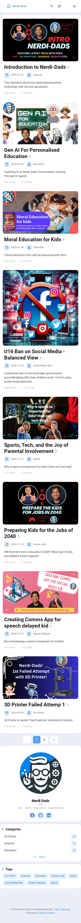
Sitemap (66, 909)
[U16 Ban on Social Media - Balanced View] (40, 308)
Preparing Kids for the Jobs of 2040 (38, 533)
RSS (57, 909)
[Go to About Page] (40, 772)
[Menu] (74, 6)
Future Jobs (58, 876)
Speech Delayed (37, 882)
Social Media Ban (14, 882)
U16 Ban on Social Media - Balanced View (34, 354)
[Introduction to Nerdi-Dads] (40, 40)
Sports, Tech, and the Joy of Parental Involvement (36, 448)
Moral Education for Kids (32, 239)
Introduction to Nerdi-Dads (35, 67)
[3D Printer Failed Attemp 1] (40, 677)
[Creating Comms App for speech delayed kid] (40, 592)
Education (40, 876)
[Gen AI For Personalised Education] (40, 123)
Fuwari (51, 913)
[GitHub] (40, 815)
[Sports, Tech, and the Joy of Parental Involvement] (40, 418)
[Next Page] (54, 740)
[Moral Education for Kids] (40, 212)
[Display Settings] (59, 6)
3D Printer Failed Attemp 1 (34, 705)
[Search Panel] (52, 6)
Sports (54, 882)
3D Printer (10, 876)
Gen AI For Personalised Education (32, 153)
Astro (42, 913)
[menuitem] (67, 6)
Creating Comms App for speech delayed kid (32, 623)
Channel (25, 876)
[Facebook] (32, 815)
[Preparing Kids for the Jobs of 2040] (40, 503)
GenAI (73, 876)
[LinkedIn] (48, 815)
